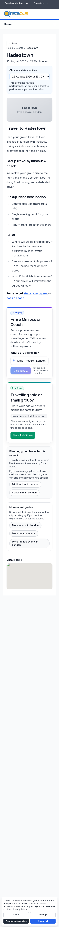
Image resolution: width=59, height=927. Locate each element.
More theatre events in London (25, 543)
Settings (43, 914)
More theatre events (24, 533)
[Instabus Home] (16, 14)
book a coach (15, 298)
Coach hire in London (24, 492)
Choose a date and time (23, 70)
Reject (16, 914)
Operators (39, 3)
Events (19, 47)
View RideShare (23, 435)
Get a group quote (36, 293)
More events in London (25, 525)
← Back (13, 43)
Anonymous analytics (16, 921)
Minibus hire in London (25, 484)
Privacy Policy (20, 909)
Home (7, 24)
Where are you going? (24, 352)
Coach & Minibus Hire (17, 3)
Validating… (21, 370)
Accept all (43, 921)
